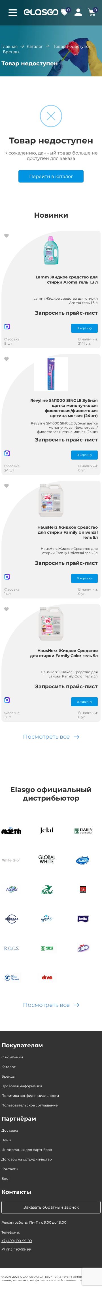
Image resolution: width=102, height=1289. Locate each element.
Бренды (8, 1076)
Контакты (9, 1169)
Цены (6, 1140)
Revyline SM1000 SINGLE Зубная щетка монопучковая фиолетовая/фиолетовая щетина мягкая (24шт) (64, 408)
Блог (5, 1178)
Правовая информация (21, 1086)
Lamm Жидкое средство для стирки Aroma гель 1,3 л (67, 279)
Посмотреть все (46, 736)
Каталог (35, 46)
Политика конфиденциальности (30, 1095)
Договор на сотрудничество (26, 1159)
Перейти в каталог (51, 176)
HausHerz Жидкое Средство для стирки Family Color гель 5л (64, 653)
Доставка (9, 1130)
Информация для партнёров (26, 1150)
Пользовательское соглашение (29, 1105)
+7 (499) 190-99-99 (16, 1241)
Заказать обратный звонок (51, 1207)
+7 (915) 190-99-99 (16, 1249)
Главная (9, 46)
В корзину (84, 328)
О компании (12, 1057)
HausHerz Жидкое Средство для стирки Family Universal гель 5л (67, 532)
